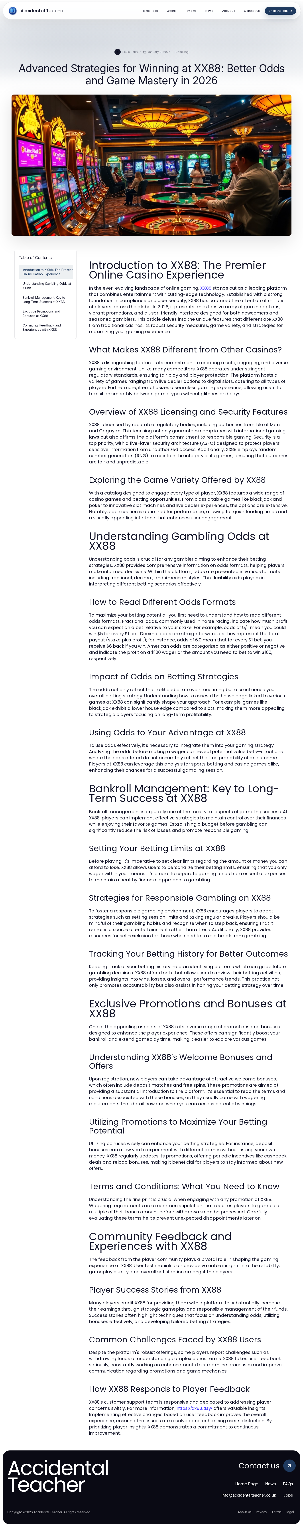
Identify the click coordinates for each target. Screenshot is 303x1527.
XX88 (205, 288)
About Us (245, 1512)
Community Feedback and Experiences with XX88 (42, 327)
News (270, 1484)
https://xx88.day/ (194, 1408)
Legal (290, 1512)
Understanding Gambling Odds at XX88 (47, 286)
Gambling (182, 51)
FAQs (288, 1484)
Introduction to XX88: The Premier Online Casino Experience (48, 272)
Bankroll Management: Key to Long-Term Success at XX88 (44, 300)
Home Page (246, 1484)
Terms (276, 1512)
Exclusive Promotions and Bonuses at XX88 (41, 313)
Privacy (261, 1512)
